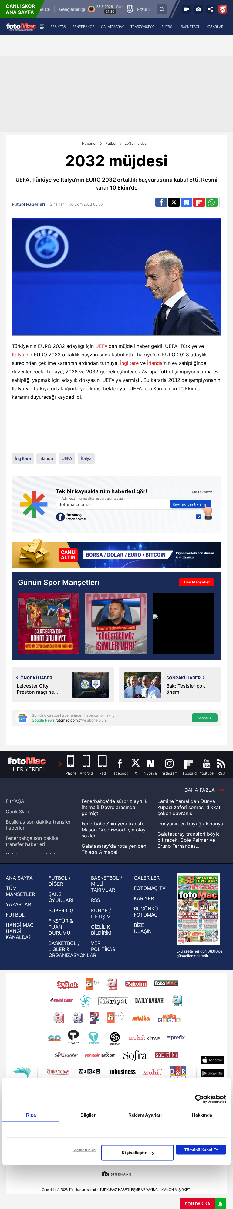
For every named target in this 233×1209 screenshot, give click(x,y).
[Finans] (116, 554)
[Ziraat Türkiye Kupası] (222, 9)
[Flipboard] (199, 202)
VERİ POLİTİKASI (103, 946)
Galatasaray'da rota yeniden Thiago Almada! (114, 849)
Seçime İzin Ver (84, 1150)
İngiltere (129, 363)
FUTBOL (15, 915)
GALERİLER (147, 878)
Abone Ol (205, 718)
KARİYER (144, 898)
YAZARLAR (18, 904)
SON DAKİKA (197, 1203)
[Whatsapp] (212, 202)
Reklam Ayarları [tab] (145, 1115)
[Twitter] (174, 202)
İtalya (18, 355)
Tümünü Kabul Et (201, 1150)
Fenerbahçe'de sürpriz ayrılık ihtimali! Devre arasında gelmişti (114, 807)
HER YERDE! (28, 769)
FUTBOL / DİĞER (60, 881)
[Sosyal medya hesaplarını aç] (210, 9)
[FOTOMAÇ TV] (186, 9)
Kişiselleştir (134, 1152)
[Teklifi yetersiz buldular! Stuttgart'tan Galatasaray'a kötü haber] (183, 623)
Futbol (111, 143)
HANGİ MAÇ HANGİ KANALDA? (20, 931)
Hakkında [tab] (202, 1115)
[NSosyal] (186, 202)
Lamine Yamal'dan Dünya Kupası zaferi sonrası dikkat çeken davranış (189, 807)
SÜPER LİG (61, 910)
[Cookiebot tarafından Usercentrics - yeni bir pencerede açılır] (199, 1099)
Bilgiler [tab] (88, 1115)
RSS (95, 900)
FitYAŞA (15, 801)
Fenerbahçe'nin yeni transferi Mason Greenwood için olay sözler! (114, 830)
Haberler (89, 143)
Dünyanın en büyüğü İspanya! (191, 824)
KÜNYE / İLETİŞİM (101, 913)
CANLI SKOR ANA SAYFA (20, 9)
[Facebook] (161, 202)
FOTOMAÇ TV (150, 888)
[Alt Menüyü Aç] (41, 26)
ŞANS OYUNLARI (61, 897)
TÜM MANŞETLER (20, 891)
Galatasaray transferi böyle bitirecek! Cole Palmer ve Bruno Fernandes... (188, 840)
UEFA (101, 346)
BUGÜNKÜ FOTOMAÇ (146, 912)
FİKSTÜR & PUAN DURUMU (61, 927)
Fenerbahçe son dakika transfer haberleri (32, 841)
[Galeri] (198, 9)
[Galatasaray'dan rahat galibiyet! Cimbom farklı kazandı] (48, 623)
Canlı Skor (17, 811)
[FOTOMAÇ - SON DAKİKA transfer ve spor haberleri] (21, 26)
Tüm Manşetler (197, 582)
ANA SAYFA (19, 878)
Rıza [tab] (30, 1115)
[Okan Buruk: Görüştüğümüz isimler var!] (116, 623)
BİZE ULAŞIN (143, 928)
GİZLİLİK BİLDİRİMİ (102, 930)
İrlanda (155, 363)
